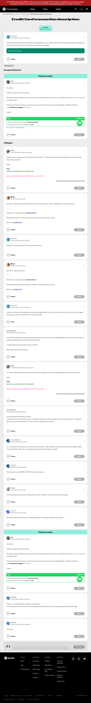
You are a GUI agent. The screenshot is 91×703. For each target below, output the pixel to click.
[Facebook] (84, 659)
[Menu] (86, 9)
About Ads (50, 695)
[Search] (75, 9)
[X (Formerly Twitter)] (79, 659)
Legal (5, 695)
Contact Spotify (49, 675)
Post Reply (79, 647)
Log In (81, 9)
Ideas (58, 9)
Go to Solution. (17, 51)
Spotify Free (61, 681)
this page (27, 107)
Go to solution (46, 29)
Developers (36, 665)
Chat (45, 9)
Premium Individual (60, 662)
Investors (35, 673)
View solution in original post (15, 127)
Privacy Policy (28, 695)
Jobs (22, 665)
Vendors (35, 677)
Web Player (48, 665)
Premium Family (62, 671)
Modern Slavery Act (9, 699)
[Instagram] (73, 659)
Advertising (36, 669)
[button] (84, 37)
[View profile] (8, 37)
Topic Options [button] (9, 66)
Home (12, 14)
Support (47, 661)
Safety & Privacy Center (16, 695)
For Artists (36, 661)
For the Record (25, 669)
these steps (57, 4)
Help (32, 9)
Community (12, 9)
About (22, 661)
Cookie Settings (39, 695)
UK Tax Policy (21, 699)
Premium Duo (61, 667)
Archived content (24, 14)
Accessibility (59, 695)
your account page (79, 98)
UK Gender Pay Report (33, 699)
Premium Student (60, 676)
